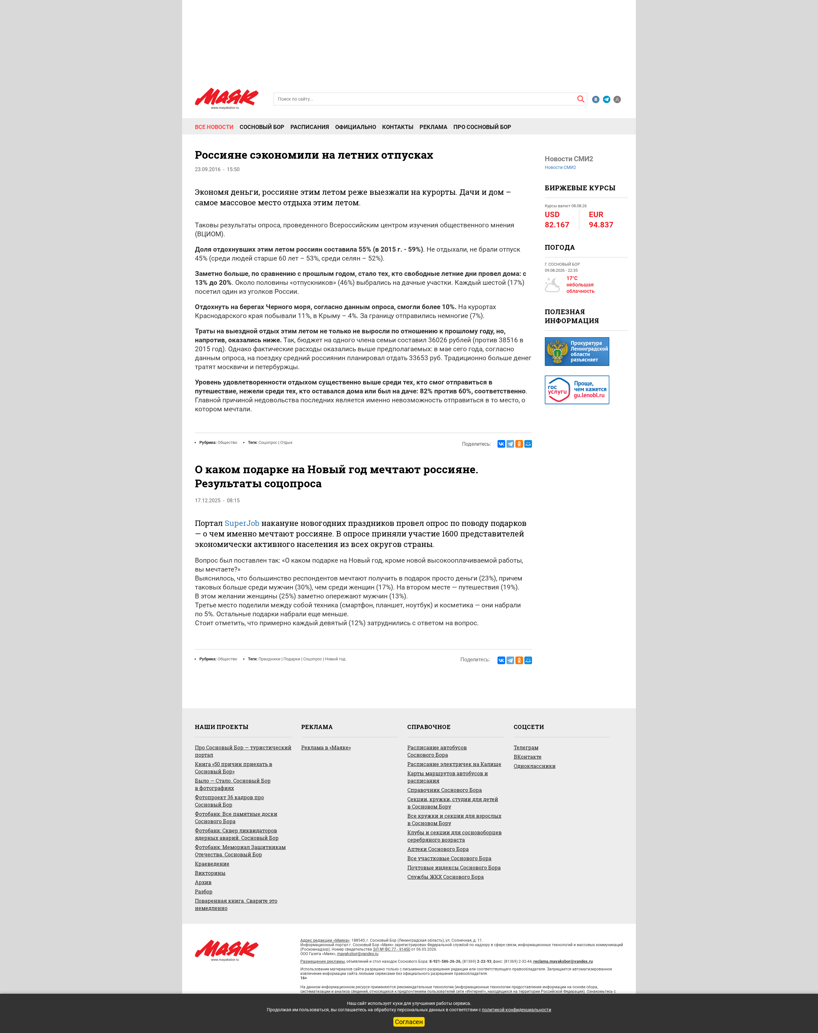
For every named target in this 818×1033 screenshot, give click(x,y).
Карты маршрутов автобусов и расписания (447, 777)
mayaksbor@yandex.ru (357, 953)
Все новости (214, 127)
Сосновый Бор (262, 127)
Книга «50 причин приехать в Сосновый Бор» (233, 768)
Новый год (335, 659)
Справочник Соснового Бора (444, 789)
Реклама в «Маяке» (326, 747)
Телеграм (526, 747)
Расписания (309, 127)
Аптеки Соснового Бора (438, 849)
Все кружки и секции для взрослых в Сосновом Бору (454, 819)
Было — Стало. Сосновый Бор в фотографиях (233, 784)
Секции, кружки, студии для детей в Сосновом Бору (452, 803)
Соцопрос (268, 442)
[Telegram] (510, 444)
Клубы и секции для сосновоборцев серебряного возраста (454, 836)
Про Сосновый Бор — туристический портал (243, 751)
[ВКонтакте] (501, 444)
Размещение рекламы (322, 961)
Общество (227, 442)
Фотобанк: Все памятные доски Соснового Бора (236, 817)
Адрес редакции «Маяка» (325, 940)
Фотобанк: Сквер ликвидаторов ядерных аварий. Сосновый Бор (237, 834)
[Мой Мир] (528, 444)
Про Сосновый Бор (482, 127)
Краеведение (212, 863)
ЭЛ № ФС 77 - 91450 (391, 949)
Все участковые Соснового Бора (449, 858)
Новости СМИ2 (560, 167)
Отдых (286, 442)
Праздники (270, 659)
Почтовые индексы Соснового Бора (454, 867)
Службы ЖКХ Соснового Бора (445, 876)
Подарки (291, 659)
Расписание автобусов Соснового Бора (437, 751)
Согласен (409, 1022)
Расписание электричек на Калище (454, 764)
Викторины (210, 873)
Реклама (433, 127)
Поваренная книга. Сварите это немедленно (236, 904)
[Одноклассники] (519, 444)
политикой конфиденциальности (516, 1009)
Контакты (397, 127)
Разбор (203, 891)
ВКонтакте (528, 756)
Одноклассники (535, 766)
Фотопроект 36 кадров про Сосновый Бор (229, 801)
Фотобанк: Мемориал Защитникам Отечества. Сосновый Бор (240, 851)
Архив (203, 882)
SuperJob (242, 523)
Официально (355, 127)
